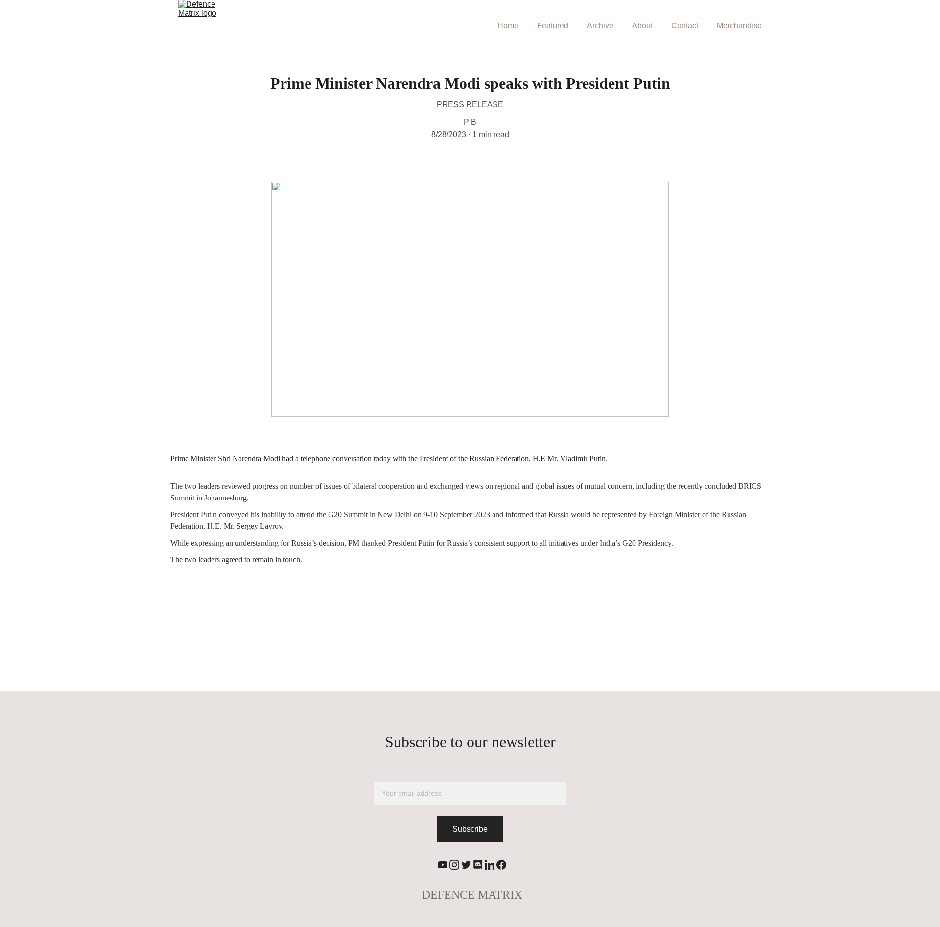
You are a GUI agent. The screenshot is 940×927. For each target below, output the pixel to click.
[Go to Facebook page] (501, 865)
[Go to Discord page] (478, 865)
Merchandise (739, 26)
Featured (552, 26)
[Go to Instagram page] (454, 865)
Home (507, 26)
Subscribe (470, 829)
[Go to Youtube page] (442, 865)
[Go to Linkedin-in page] (489, 865)
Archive (600, 26)
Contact (684, 26)
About (642, 26)
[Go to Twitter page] (466, 865)
